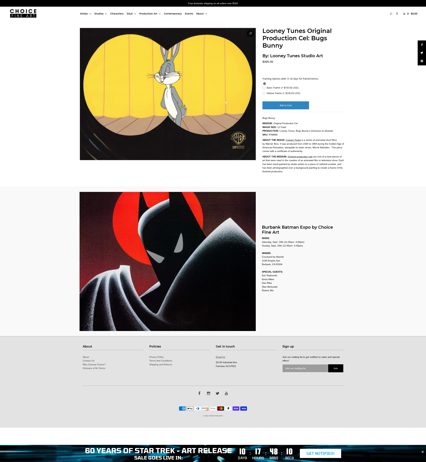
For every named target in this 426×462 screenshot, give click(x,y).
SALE (130, 13)
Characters (116, 13)
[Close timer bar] (422, 452)
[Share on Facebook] (422, 44)
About (200, 13)
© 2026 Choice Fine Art (212, 416)
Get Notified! (320, 453)
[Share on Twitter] (422, 53)
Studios (99, 13)
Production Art (148, 13)
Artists (84, 13)
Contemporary (173, 13)
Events (189, 13)
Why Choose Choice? (94, 364)
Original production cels (300, 156)
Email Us (220, 357)
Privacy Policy (156, 357)
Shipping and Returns (160, 364)
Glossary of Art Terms (94, 368)
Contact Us (88, 360)
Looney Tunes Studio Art (296, 55)
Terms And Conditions (160, 360)
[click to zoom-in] (250, 33)
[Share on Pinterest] (422, 61)
